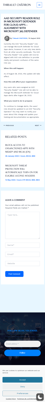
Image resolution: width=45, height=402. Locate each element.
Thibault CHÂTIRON (17, 4)
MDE (33, 156)
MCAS (28, 156)
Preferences (22, 393)
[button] (40, 397)
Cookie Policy (11, 399)
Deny (22, 387)
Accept (22, 380)
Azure (22, 156)
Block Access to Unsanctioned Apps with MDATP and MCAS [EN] (19, 148)
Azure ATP (21, 180)
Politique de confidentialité (27, 399)
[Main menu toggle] (39, 5)
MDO (38, 180)
